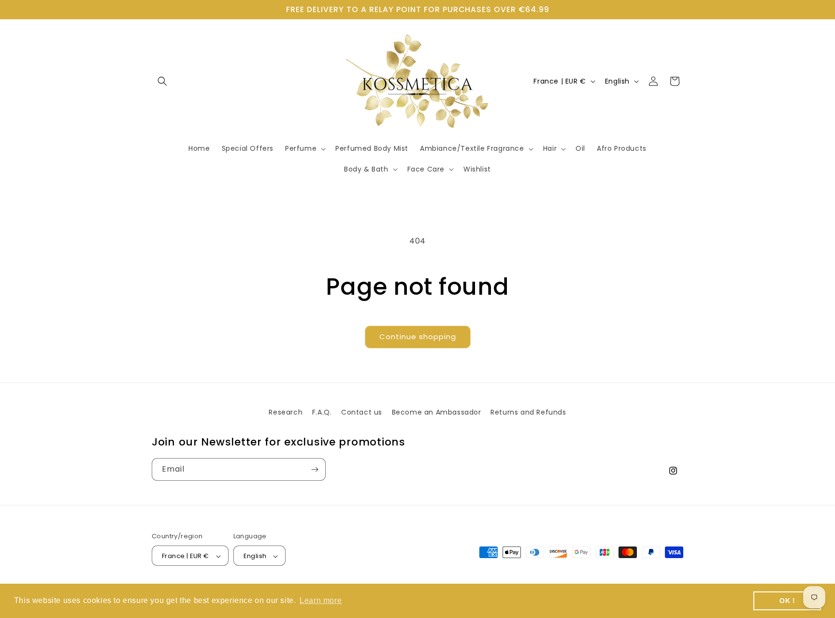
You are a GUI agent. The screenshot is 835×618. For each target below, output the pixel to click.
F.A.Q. (322, 412)
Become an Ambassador (436, 412)
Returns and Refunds (528, 412)
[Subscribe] (314, 469)
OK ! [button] (787, 600)
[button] (162, 81)
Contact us (361, 412)
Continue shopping (417, 336)
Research (285, 412)
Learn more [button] (321, 600)
